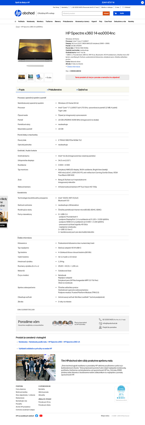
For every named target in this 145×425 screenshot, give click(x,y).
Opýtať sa (82, 89)
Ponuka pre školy (45, 405)
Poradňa (19, 404)
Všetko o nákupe (107, 7)
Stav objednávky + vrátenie (25, 395)
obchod (28, 12)
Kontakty (65, 7)
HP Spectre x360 (55, 342)
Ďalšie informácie (73, 67)
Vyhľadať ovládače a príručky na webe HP (35, 348)
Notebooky (31, 21)
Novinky (131, 21)
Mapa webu (105, 416)
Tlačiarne (49, 21)
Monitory (40, 21)
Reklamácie (20, 398)
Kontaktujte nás (21, 401)
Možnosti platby (21, 392)
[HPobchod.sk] (18, 13)
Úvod (17, 27)
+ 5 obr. (48, 77)
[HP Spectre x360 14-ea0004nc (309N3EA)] (35, 51)
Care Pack (108, 21)
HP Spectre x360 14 (72, 342)
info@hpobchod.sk (110, 323)
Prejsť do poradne (110, 327)
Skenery (58, 21)
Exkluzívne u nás (120, 21)
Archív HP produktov (23, 407)
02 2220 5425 (108, 319)
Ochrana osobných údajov (25, 410)
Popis (21, 89)
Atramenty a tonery (82, 21)
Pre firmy (56, 7)
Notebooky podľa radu (38, 342)
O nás (117, 7)
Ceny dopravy (21, 389)
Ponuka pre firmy (45, 402)
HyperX (94, 21)
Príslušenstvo (68, 21)
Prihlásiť (127, 7)
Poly (100, 21)
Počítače (21, 21)
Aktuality (42, 395)
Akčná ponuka (43, 392)
